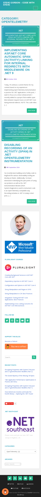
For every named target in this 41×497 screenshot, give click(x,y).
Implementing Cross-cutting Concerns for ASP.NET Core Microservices (19, 305)
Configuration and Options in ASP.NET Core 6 (20, 285)
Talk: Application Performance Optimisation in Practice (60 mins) (20, 381)
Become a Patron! (11, 341)
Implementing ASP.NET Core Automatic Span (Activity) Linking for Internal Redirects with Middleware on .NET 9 (18, 62)
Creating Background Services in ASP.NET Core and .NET (19, 276)
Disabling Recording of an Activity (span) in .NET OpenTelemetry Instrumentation (18, 153)
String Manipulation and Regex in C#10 (18, 289)
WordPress (20, 495)
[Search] (34, 357)
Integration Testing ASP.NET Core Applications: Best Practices (16, 299)
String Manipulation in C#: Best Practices (18, 294)
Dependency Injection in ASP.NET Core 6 (19, 281)
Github (21, 484)
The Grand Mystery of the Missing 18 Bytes (19, 376)
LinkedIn (30, 484)
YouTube (15, 488)
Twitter (11, 484)
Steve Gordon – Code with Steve (18, 3)
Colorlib (29, 493)
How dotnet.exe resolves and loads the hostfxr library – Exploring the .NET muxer (19, 393)
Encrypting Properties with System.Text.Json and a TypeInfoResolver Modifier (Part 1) (20, 387)
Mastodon (26, 488)
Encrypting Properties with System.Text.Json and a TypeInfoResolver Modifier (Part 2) (20, 371)
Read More (31, 110)
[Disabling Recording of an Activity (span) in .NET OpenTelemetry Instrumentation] (20, 130)
